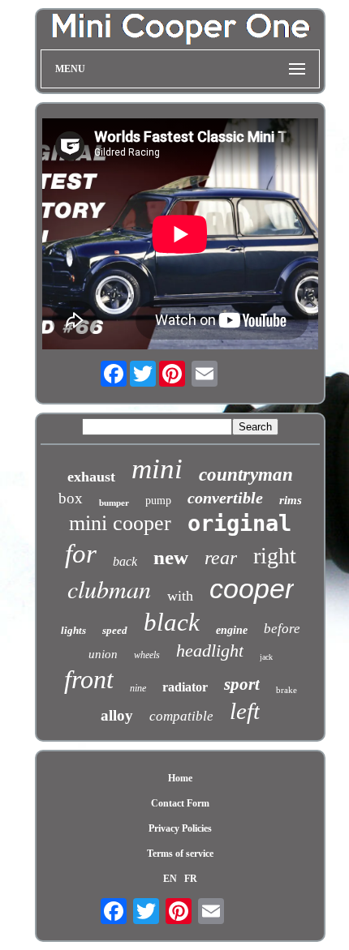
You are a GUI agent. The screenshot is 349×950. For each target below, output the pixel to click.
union (103, 654)
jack (266, 657)
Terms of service (180, 853)
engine (232, 630)
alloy (117, 715)
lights (73, 630)
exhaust (91, 477)
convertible (225, 498)
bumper (114, 502)
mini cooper (120, 523)
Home (180, 778)
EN (170, 878)
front (89, 679)
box (70, 498)
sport (242, 684)
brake (286, 690)
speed (114, 630)
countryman (246, 474)
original (239, 523)
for (81, 553)
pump (158, 500)
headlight (209, 650)
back (125, 561)
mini (157, 469)
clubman (109, 588)
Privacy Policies (180, 828)
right (274, 555)
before (282, 628)
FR (190, 878)
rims (290, 500)
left (245, 711)
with (180, 596)
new (170, 557)
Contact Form (180, 803)
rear (221, 557)
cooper (251, 588)
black (172, 622)
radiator (185, 687)
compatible (181, 716)
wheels (147, 655)
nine (138, 688)
